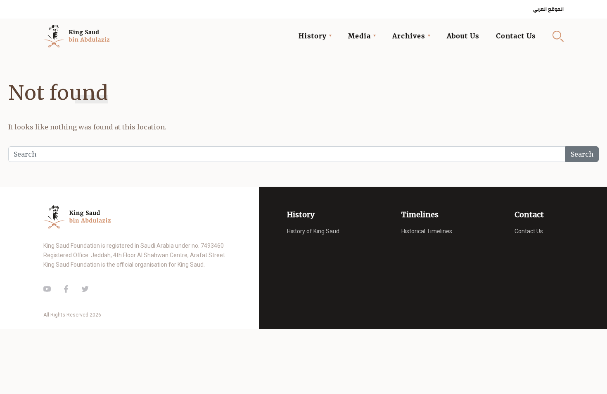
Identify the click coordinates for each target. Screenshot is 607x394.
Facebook (66, 289)
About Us (463, 36)
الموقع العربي (548, 9)
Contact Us (516, 36)
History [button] (313, 36)
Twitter (85, 289)
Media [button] (359, 36)
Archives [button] (408, 36)
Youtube (47, 289)
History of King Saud (313, 231)
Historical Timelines (426, 231)
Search (558, 36)
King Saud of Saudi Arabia (78, 36)
